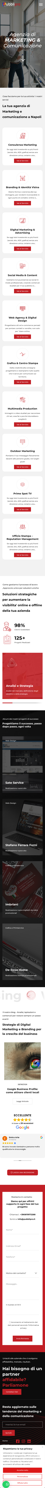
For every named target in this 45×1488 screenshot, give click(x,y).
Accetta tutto (22, 1470)
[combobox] (22, 1273)
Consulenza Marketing (22, 144)
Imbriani (11, 904)
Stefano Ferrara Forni (21, 845)
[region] (22, 1466)
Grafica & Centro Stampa (22, 363)
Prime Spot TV (22, 493)
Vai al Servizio (22, 161)
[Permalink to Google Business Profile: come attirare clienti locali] (22, 1061)
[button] (6, 1484)
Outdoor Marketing (22, 451)
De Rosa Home (16, 970)
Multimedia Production (22, 408)
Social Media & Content (22, 275)
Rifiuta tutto (22, 1483)
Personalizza (22, 1477)
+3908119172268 (28, 1214)
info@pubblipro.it (26, 1219)
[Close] (42, 1446)
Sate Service (14, 782)
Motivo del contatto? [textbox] (16, 1273)
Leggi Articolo (22, 1101)
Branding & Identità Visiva (22, 187)
